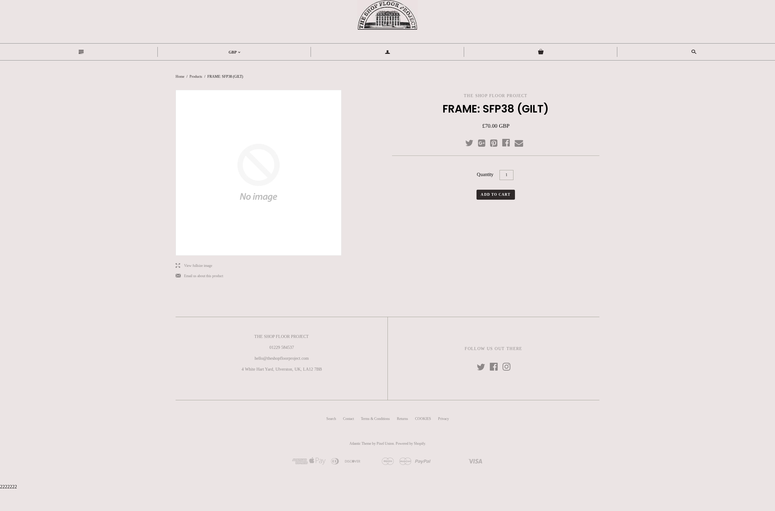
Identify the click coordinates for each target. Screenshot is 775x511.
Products (196, 76)
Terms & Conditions (375, 419)
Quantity (485, 174)
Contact (348, 419)
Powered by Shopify (410, 443)
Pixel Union (385, 443)
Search (331, 419)
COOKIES (423, 419)
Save (496, 141)
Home (180, 76)
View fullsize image (194, 265)
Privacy (443, 419)
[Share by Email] (518, 143)
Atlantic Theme (360, 443)
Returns (402, 419)
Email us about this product (199, 276)
